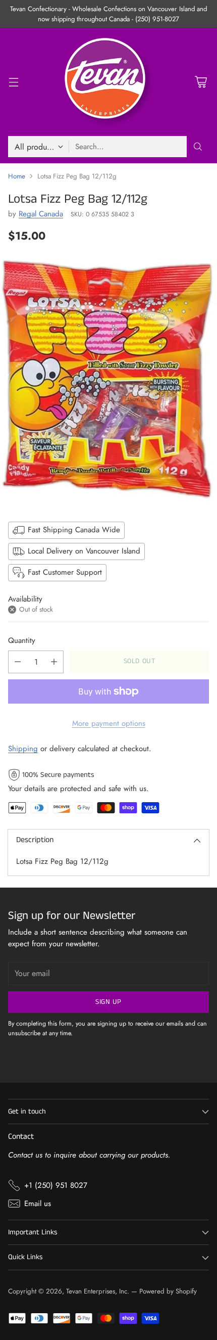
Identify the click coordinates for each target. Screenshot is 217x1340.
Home (16, 176)
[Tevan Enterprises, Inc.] (108, 82)
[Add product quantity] (54, 662)
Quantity (21, 640)
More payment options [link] (108, 723)
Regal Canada (41, 213)
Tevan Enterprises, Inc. (97, 1291)
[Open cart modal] (200, 82)
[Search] (198, 146)
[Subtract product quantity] (18, 662)
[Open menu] (13, 82)
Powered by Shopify (168, 1291)
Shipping (23, 748)
